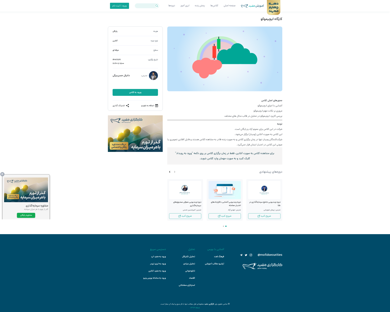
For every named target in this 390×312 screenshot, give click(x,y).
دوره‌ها (171, 5)
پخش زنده (200, 5)
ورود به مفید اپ (158, 256)
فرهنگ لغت (219, 256)
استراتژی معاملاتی (187, 285)
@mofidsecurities (270, 255)
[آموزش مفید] (250, 5)
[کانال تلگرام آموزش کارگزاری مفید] (241, 255)
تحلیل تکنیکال (188, 256)
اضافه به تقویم (147, 105)
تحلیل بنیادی (189, 263)
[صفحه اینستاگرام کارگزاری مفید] (251, 255)
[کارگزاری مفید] (262, 268)
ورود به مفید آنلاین (157, 270)
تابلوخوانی (190, 270)
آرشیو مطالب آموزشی (214, 263)
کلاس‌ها (214, 5)
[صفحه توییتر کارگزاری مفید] (246, 255)
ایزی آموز (185, 5)
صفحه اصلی (230, 5)
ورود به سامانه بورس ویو (154, 278)
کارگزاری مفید (209, 304)
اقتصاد (192, 278)
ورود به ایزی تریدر (158, 263)
